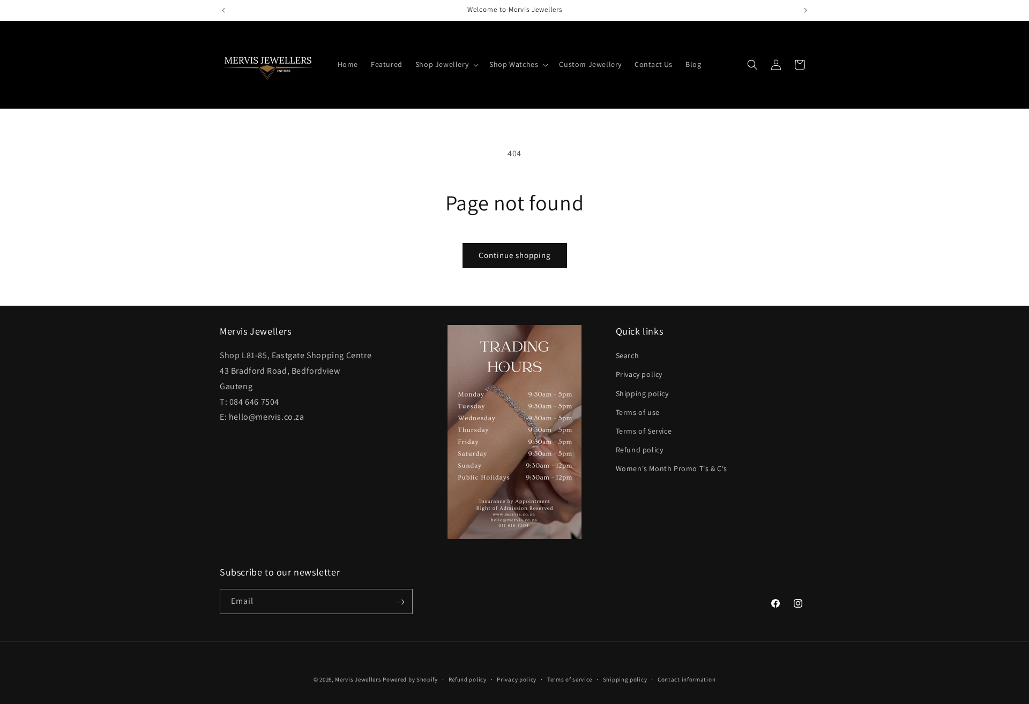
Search (627, 356)
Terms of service (569, 679)
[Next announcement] (805, 10)
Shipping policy (642, 393)
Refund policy (639, 450)
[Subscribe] (400, 602)
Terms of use (638, 412)
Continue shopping (515, 255)
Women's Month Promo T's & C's (671, 469)
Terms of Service (644, 431)
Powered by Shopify (410, 679)
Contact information (686, 679)
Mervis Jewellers (358, 679)
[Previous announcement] (223, 10)
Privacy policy (639, 375)
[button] (446, 64)
